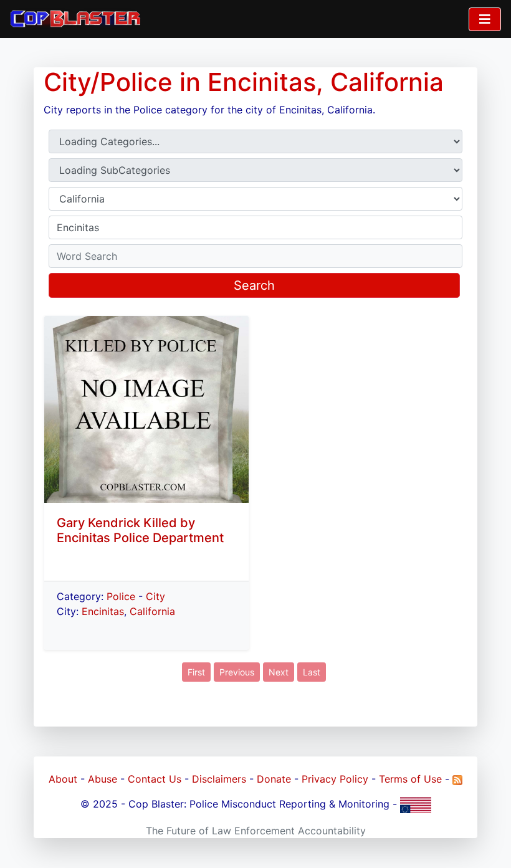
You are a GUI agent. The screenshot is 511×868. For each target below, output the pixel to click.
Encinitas (103, 611)
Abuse (102, 779)
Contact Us (154, 779)
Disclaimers (219, 779)
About (63, 779)
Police (121, 596)
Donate (274, 779)
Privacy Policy (335, 779)
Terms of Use (410, 779)
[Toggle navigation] (485, 19)
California (152, 611)
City (155, 596)
